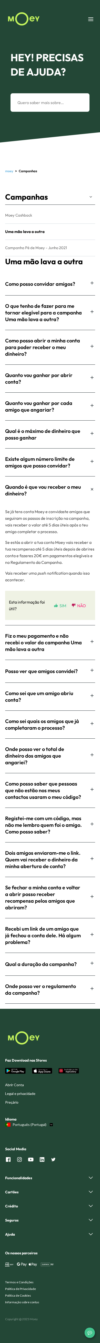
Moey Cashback (18, 215)
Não (81, 605)
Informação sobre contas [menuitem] (22, 1302)
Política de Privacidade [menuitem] (20, 1289)
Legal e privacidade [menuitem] (20, 1093)
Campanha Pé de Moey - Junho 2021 (36, 247)
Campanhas (26, 197)
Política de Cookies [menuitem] (18, 1295)
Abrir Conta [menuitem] (14, 1085)
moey (9, 171)
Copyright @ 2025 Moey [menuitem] (21, 1319)
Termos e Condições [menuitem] (19, 1282)
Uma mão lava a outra (25, 231)
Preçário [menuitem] (11, 1102)
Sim (62, 605)
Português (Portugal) (29, 1125)
